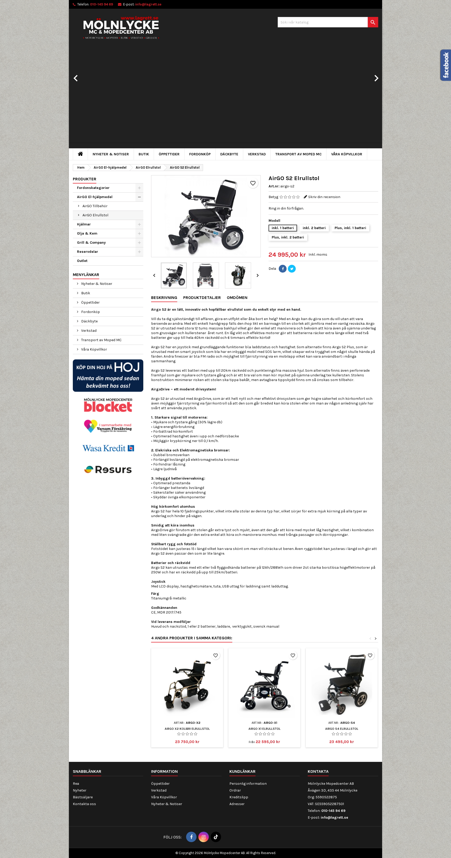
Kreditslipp (238, 797)
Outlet (82, 261)
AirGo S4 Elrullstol (341, 729)
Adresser (237, 804)
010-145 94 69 (101, 4)
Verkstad (257, 154)
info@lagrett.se (148, 4)
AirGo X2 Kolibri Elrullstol (187, 729)
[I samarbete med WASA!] (108, 447)
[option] (225, 97)
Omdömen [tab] (237, 297)
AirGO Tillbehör (95, 206)
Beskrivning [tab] (164, 297)
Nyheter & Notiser (111, 154)
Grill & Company (91, 242)
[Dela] (283, 269)
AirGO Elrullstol (95, 215)
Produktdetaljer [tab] (202, 297)
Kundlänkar (242, 771)
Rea (76, 783)
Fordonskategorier (93, 188)
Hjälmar (84, 224)
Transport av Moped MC (298, 154)
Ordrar (235, 790)
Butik (144, 154)
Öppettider (169, 154)
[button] (92, 75)
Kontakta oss (84, 804)
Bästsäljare (83, 797)
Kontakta (318, 771)
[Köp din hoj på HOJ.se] (108, 375)
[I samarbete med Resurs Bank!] (108, 469)
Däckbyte (229, 154)
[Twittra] (292, 269)
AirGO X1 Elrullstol (264, 729)
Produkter (84, 178)
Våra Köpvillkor (346, 154)
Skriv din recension (324, 197)
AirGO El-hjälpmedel (94, 197)
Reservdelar (87, 251)
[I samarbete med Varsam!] (108, 426)
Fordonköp (200, 154)
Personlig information (248, 783)
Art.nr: (274, 186)
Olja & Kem (87, 233)
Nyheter (79, 790)
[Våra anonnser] (108, 405)
